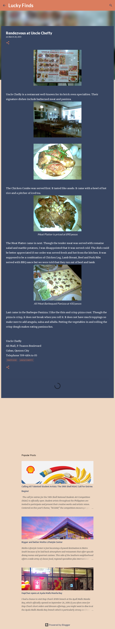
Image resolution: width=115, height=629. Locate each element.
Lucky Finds (20, 5)
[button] (8, 43)
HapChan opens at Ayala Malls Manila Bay (42, 593)
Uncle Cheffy (26, 360)
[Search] (37, 5)
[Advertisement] (57, 423)
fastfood (11, 360)
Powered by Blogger (59, 624)
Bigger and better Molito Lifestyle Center (42, 542)
